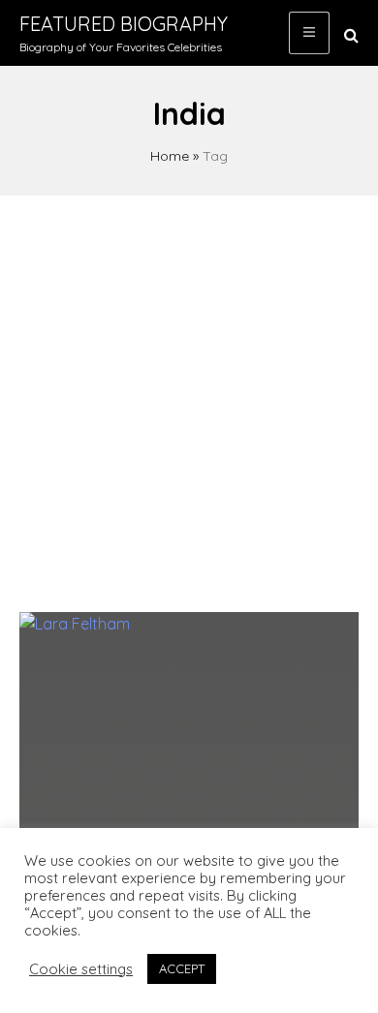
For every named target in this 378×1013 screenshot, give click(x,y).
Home (169, 156)
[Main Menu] (309, 33)
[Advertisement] (189, 394)
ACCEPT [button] (182, 968)
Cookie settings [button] (81, 969)
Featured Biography (123, 24)
